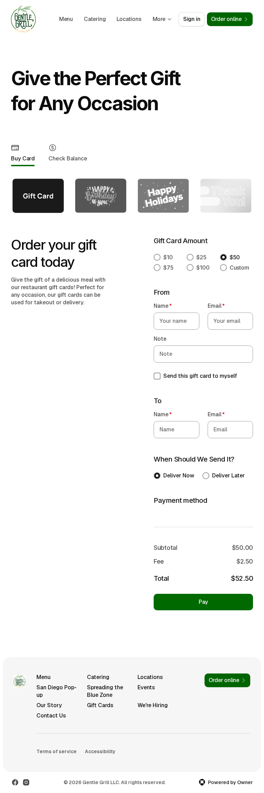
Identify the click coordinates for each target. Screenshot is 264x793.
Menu (66, 19)
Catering (95, 19)
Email (216, 305)
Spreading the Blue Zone (105, 691)
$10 (168, 257)
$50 (235, 257)
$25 (201, 257)
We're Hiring (153, 705)
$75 (168, 267)
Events (146, 687)
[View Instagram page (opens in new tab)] (26, 782)
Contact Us (51, 715)
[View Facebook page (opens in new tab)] (15, 782)
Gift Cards (100, 705)
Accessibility (100, 751)
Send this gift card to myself (200, 375)
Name (163, 305)
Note (160, 338)
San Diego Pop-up (56, 691)
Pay (203, 601)
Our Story (49, 705)
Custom (239, 267)
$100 (203, 267)
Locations (129, 19)
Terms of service (56, 751)
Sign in (191, 19)
